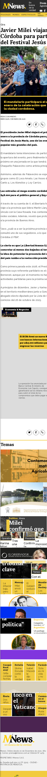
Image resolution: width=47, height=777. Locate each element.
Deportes (39, 619)
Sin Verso (41, 15)
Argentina (39, 627)
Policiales (6, 15)
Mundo (16, 15)
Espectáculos (29, 15)
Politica (13, 518)
